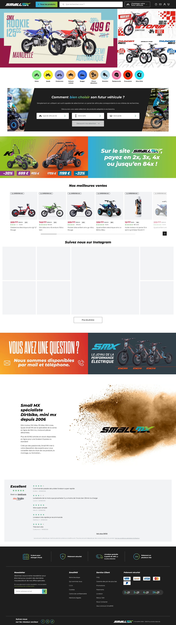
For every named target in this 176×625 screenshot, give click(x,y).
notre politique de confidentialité (24, 586)
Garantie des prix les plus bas (106, 581)
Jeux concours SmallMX (104, 606)
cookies (72, 590)
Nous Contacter (102, 602)
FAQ (98, 577)
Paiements (100, 590)
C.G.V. (71, 585)
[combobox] (93, 4)
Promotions (100, 585)
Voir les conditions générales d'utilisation (127, 538)
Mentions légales (75, 598)
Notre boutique (74, 577)
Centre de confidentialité (78, 594)
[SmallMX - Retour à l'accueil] (19, 4)
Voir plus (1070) (101, 534)
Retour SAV (100, 598)
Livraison (99, 594)
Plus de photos (88, 320)
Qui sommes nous (75, 581)
